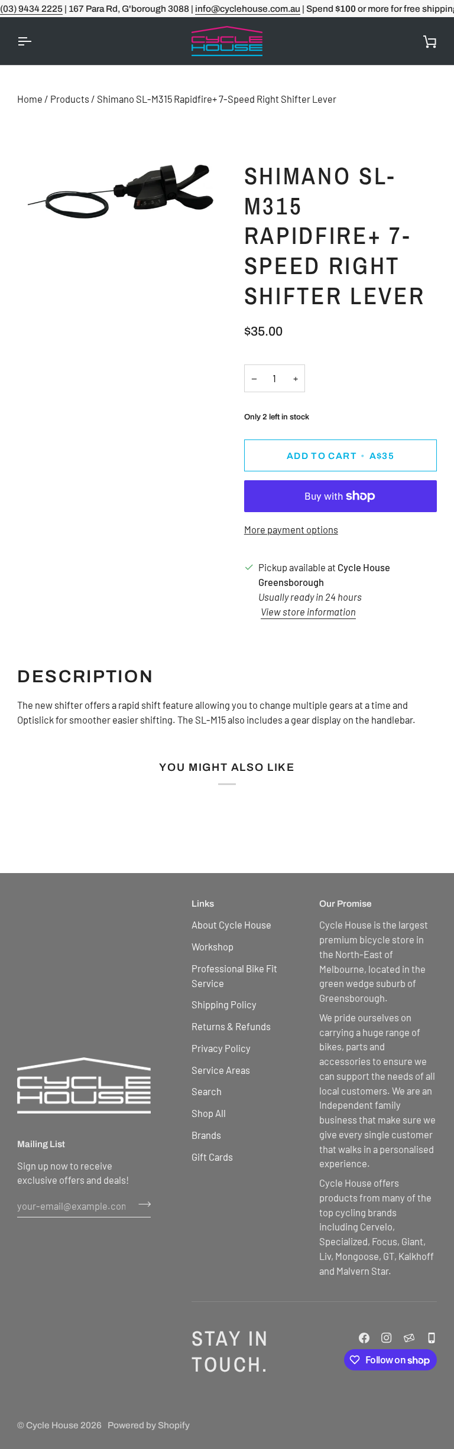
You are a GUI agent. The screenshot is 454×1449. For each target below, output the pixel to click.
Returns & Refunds (231, 1026)
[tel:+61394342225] (431, 1338)
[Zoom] (39, 215)
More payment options (291, 529)
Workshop (213, 946)
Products (69, 99)
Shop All (209, 1113)
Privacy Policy (221, 1048)
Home (30, 99)
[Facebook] (364, 1338)
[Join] (141, 1203)
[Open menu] (35, 41)
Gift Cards (212, 1157)
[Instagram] (386, 1338)
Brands (206, 1135)
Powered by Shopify (149, 1425)
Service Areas (221, 1070)
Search (207, 1091)
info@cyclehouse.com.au (247, 9)
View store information (308, 611)
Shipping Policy (224, 1004)
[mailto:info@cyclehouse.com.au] (409, 1338)
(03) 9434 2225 (31, 9)
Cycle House (52, 1425)
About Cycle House (231, 924)
